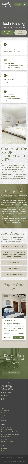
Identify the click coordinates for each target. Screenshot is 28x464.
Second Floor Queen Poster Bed (9, 432)
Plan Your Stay (5, 410)
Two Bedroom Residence (7, 441)
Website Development (9, 461)
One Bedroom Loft (6, 439)
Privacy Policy (4, 448)
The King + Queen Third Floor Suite (10, 434)
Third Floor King (5, 436)
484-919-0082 (5, 396)
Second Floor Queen (6, 429)
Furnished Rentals (6, 413)
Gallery (3, 417)
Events (3, 415)
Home (2, 406)
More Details (18, 337)
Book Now (18, 4)
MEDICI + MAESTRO (20, 461)
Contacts (3, 420)
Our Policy (4, 451)
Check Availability (14, 372)
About (2, 408)
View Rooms (20, 32)
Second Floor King (6, 427)
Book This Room (7, 32)
